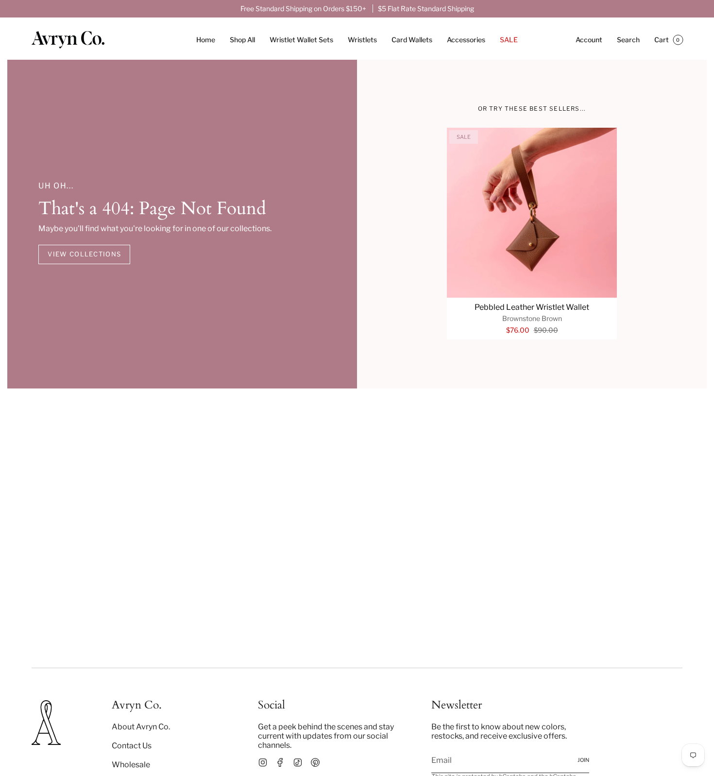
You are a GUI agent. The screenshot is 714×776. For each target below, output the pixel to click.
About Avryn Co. (141, 726)
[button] (242, 40)
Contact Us (132, 745)
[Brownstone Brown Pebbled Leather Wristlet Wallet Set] (532, 213)
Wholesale (131, 764)
